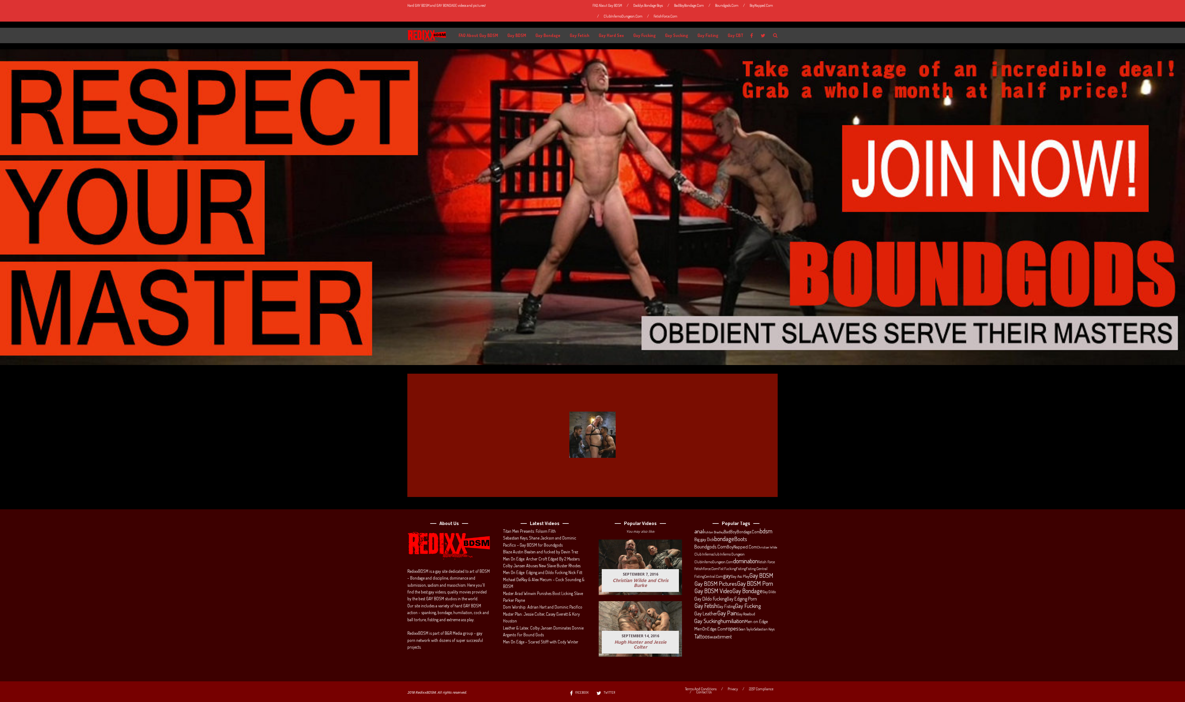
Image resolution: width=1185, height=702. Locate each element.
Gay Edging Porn (742, 599)
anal (699, 531)
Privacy (733, 689)
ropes (732, 628)
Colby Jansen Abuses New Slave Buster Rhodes (541, 565)
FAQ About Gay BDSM (607, 5)
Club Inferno (703, 554)
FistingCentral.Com (708, 576)
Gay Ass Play (740, 576)
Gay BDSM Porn (755, 583)
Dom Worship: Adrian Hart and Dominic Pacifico (542, 607)
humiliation (733, 621)
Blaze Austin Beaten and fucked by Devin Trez (540, 551)
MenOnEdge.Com (710, 629)
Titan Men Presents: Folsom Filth (529, 531)
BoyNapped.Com (761, 5)
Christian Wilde (767, 547)
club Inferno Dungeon (729, 554)
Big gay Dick (704, 539)
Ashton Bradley (714, 532)
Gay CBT (735, 35)
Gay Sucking (676, 35)
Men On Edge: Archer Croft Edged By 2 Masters (541, 558)
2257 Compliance (761, 689)
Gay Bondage (547, 35)
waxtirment (721, 636)
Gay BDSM (516, 35)
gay (727, 575)
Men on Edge (756, 621)
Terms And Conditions (701, 689)
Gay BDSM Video (713, 591)
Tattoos (702, 636)
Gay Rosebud (746, 613)
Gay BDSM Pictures (715, 583)
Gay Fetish (579, 35)
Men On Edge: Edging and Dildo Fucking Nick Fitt (542, 572)
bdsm (766, 531)
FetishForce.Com (665, 16)
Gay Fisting (707, 35)
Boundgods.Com (726, 5)
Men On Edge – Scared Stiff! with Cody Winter (540, 641)
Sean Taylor (746, 629)
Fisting (741, 568)
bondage (724, 539)
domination (745, 561)
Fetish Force (766, 561)
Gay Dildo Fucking (710, 599)
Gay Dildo (769, 591)
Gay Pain (727, 613)
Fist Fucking (727, 568)
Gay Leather (705, 613)
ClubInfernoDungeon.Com (623, 16)
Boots (740, 539)
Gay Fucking (644, 35)
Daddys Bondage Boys (648, 5)
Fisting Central (756, 568)
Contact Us (704, 692)
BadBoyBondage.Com (689, 5)
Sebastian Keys (764, 629)
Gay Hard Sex (611, 35)
